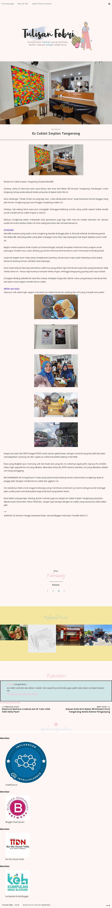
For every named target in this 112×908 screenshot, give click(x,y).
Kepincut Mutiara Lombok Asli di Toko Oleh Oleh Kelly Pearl (26, 710)
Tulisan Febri (7, 905)
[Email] (58, 590)
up (107, 905)
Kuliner (56, 585)
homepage (8, 3)
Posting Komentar (10, 702)
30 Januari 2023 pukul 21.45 (22, 694)
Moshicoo (46, 905)
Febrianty (56, 576)
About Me (23, 3)
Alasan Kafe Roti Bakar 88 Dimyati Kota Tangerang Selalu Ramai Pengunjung (88, 710)
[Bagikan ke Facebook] (47, 590)
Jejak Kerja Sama (42, 3)
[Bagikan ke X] (53, 590)
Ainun (10, 684)
